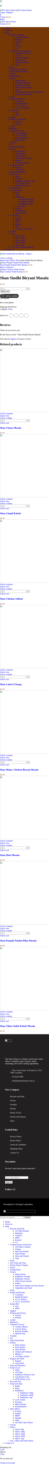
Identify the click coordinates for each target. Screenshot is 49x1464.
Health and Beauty (17, 99)
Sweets (13, 231)
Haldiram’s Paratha (22, 83)
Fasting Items (15, 76)
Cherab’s (18, 42)
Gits (16, 113)
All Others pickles (22, 163)
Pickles (13, 149)
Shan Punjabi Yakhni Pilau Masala (14, 265)
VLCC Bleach (21, 106)
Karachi (18, 46)
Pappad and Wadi (17, 165)
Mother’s (18, 160)
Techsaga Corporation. (24, 1204)
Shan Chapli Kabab (10, 513)
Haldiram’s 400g (26, 201)
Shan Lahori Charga (11, 684)
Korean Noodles (21, 138)
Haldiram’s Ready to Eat (25, 181)
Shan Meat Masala (9, 855)
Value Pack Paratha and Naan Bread (29, 92)
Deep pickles (20, 151)
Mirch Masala (20, 211)
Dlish (17, 176)
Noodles (13, 142)
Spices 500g (20, 243)
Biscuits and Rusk (17, 35)
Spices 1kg (19, 245)
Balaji (17, 192)
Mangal (18, 224)
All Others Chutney (23, 53)
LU (16, 49)
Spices (12, 233)
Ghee (12, 97)
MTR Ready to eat (22, 185)
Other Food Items (17, 147)
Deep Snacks (20, 81)
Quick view (4, 416)
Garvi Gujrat (20, 206)
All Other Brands (22, 37)
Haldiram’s (19, 197)
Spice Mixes (15, 215)
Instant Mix (14, 110)
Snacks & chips (16, 190)
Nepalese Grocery (17, 131)
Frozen (13, 78)
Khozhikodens (21, 213)
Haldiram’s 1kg (26, 204)
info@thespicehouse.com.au (12, 3)
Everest (18, 217)
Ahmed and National (23, 158)
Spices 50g (19, 236)
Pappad (18, 167)
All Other (19, 179)
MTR (17, 115)
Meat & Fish (20, 140)
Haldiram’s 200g (26, 199)
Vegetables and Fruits (23, 94)
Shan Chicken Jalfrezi (11, 598)
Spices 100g (20, 238)
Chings (18, 55)
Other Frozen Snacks (23, 87)
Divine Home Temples (19, 71)
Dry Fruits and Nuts (18, 69)
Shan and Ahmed (22, 62)
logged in (14, 339)
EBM (17, 44)
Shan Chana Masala (10, 428)
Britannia (18, 40)
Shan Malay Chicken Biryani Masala (19, 769)
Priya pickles (20, 154)
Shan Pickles (20, 60)
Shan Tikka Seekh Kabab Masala (17, 1026)
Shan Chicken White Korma (11, 272)
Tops (17, 65)
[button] (4, 423)
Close (2, 1450)
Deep (17, 195)
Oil (11, 144)
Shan (17, 227)
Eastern (18, 220)
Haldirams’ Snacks (22, 85)
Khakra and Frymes (18, 119)
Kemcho (18, 208)
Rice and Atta (15, 188)
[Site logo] (8, 10)
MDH (17, 222)
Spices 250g (20, 240)
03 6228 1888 (17, 1)
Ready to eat (15, 174)
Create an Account (7, 1463)
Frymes (18, 122)
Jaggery (13, 117)
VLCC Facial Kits (22, 108)
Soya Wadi (19, 170)
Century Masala (21, 133)
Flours (12, 74)
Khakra (18, 124)
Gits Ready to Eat (22, 183)
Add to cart (5, 291)
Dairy (12, 67)
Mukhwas (14, 128)
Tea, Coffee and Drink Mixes (21, 247)
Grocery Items (20, 135)
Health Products (21, 103)
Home (2, 260)
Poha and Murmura (17, 172)
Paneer (17, 90)
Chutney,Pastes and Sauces (21, 51)
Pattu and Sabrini (22, 58)
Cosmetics (19, 101)
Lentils (12, 126)
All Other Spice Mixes (24, 229)
